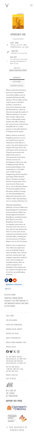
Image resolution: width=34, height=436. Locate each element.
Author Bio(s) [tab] (17, 85)
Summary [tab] (17, 77)
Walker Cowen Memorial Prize (16, 342)
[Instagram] (18, 351)
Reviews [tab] (17, 81)
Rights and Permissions (14, 324)
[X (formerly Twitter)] (15, 351)
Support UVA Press (12, 333)
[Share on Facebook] (6, 280)
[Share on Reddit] (15, 280)
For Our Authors (11, 320)
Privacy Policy (11, 347)
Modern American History (18, 70)
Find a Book (10, 316)
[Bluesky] (11, 351)
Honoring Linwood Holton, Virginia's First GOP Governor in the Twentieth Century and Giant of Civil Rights (17, 302)
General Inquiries (12, 375)
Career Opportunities (13, 338)
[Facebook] (8, 351)
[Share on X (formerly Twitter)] (10, 280)
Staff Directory (11, 378)
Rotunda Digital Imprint (14, 329)
